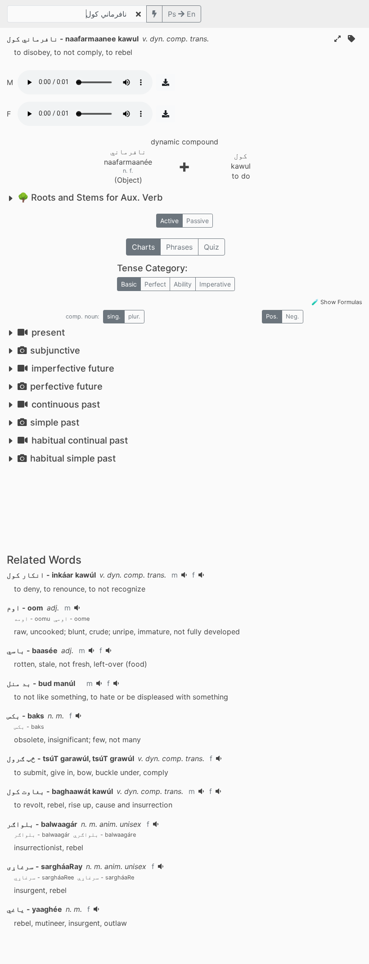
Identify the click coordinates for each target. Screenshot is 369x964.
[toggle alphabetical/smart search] (154, 13)
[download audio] (165, 82)
